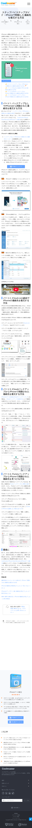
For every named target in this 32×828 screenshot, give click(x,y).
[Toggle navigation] (28, 4)
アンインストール (16, 818)
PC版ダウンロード (17, 166)
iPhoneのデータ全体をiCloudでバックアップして (14, 397)
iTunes (12, 484)
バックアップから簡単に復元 (21, 484)
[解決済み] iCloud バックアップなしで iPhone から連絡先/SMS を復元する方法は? (17, 743)
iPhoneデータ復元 (18, 22)
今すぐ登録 (26, 800)
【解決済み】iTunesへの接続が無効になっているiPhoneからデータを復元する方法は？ (17, 762)
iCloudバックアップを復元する (15, 399)
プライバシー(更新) (16, 815)
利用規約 (16, 813)
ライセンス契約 (16, 816)
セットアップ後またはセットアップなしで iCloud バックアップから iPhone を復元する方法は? (17, 738)
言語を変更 (16, 807)
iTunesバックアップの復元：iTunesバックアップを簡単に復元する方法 (17, 752)
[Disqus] (16, 647)
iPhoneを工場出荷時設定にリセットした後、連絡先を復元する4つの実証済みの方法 (17, 748)
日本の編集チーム (5, 22)
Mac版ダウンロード (16, 722)
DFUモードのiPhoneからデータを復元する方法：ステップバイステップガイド (17, 757)
